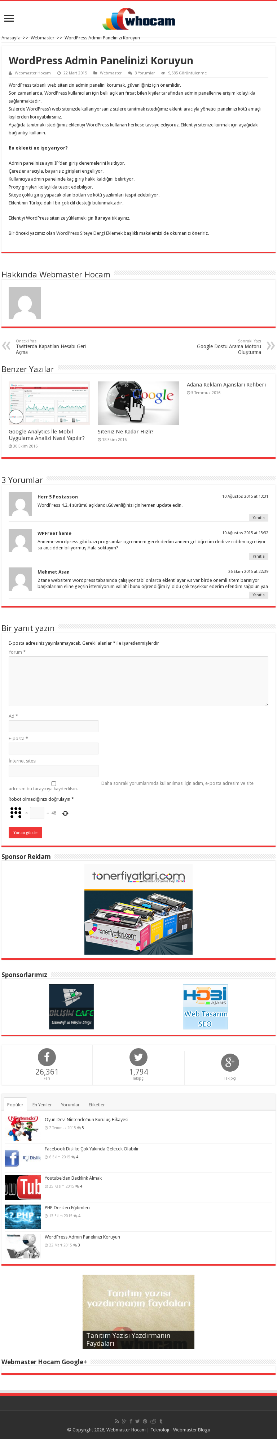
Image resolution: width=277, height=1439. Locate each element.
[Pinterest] (145, 1421)
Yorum (17, 652)
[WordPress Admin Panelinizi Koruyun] (23, 1246)
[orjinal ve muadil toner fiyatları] (138, 909)
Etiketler (97, 1104)
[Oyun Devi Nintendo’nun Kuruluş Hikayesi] (23, 1128)
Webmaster (42, 37)
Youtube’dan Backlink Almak (73, 1178)
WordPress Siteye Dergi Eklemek (89, 233)
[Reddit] (153, 1421)
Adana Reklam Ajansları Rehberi (226, 384)
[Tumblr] (161, 1421)
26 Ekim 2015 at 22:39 (248, 571)
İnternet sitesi (22, 761)
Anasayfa (11, 37)
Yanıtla (259, 517)
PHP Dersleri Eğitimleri (67, 1207)
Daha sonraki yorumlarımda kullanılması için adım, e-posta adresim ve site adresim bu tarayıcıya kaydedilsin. (131, 786)
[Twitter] (138, 1421)
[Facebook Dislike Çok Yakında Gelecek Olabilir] (23, 1158)
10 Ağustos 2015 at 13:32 (245, 533)
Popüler (15, 1104)
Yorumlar (70, 1104)
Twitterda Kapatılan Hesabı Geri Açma (51, 347)
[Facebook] (131, 1421)
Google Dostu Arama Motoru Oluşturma (229, 347)
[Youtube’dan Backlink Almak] (23, 1187)
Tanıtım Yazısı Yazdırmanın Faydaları (128, 1339)
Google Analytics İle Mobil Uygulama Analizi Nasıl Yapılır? (47, 434)
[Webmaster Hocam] (138, 17)
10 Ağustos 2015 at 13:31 (245, 496)
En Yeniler (42, 1104)
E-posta (18, 738)
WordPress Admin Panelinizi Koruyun (82, 1237)
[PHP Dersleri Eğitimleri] (23, 1217)
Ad (13, 716)
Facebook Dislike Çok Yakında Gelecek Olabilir (92, 1148)
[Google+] (124, 1421)
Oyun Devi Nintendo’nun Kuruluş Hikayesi (86, 1119)
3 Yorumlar (145, 73)
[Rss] (117, 1421)
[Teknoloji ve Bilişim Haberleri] (71, 1006)
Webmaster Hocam (33, 73)
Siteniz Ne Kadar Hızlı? (126, 431)
